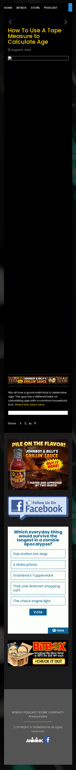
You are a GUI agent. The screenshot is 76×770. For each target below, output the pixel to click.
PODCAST (30, 712)
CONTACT (55, 712)
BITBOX (17, 712)
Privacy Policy (38, 716)
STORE (43, 712)
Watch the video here (29, 405)
